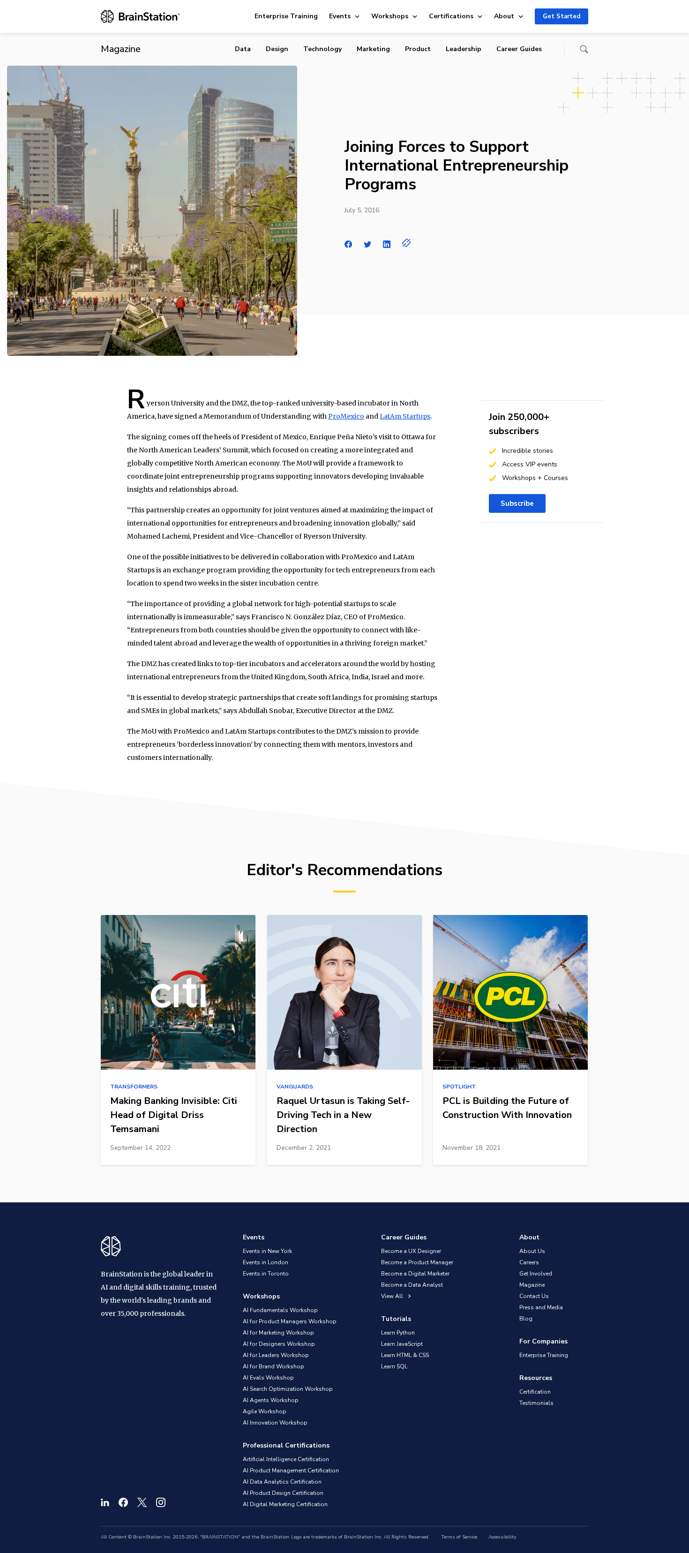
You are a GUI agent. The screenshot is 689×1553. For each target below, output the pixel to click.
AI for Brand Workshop (273, 1366)
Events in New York (267, 1251)
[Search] (584, 49)
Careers (529, 1262)
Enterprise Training (286, 16)
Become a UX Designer (411, 1251)
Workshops (389, 16)
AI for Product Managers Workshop (290, 1321)
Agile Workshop (264, 1411)
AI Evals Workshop (268, 1377)
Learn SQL (394, 1366)
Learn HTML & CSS (405, 1355)
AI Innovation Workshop (275, 1422)
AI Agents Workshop (271, 1400)
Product (418, 49)
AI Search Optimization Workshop (288, 1389)
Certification (535, 1391)
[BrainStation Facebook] (123, 1502)
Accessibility (502, 1537)
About (504, 16)
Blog (525, 1318)
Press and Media (541, 1307)
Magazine (532, 1285)
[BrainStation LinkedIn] (105, 1502)
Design (277, 49)
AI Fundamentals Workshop (280, 1310)
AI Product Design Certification (283, 1493)
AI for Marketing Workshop (278, 1332)
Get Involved (535, 1273)
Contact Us (534, 1296)
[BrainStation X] (142, 1502)
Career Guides (519, 49)
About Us (532, 1251)
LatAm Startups (405, 416)
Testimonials (536, 1403)
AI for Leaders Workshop (276, 1355)
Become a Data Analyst (412, 1285)
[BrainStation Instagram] (160, 1502)
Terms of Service (459, 1537)
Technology (322, 49)
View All (392, 1296)
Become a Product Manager (417, 1262)
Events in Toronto (266, 1273)
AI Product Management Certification (291, 1470)
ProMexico (346, 416)
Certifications (451, 16)
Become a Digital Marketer (415, 1273)
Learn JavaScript (402, 1344)
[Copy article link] (406, 243)
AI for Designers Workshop (279, 1344)
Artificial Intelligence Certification (286, 1459)
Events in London (265, 1262)
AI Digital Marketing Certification (285, 1504)
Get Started (561, 16)
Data (243, 49)
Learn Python (398, 1332)
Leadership (463, 49)
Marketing (373, 49)
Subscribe (517, 503)
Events (340, 16)
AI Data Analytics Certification (282, 1481)
